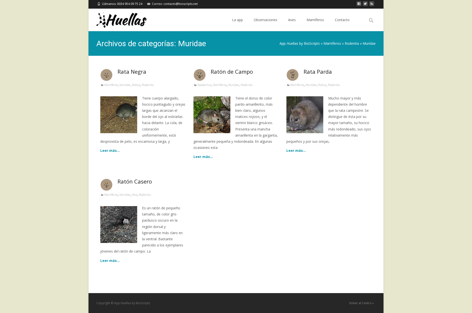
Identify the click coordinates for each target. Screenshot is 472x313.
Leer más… (110, 150)
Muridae (125, 85)
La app (237, 19)
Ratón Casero (135, 181)
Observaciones (265, 19)
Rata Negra (132, 71)
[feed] (371, 5)
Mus (134, 195)
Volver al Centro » (361, 303)
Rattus (136, 85)
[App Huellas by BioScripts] (117, 18)
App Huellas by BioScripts (300, 43)
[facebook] (358, 5)
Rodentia (352, 43)
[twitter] (365, 5)
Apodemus (204, 85)
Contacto (342, 19)
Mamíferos (315, 19)
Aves (292, 19)
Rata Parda (318, 71)
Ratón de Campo (232, 71)
